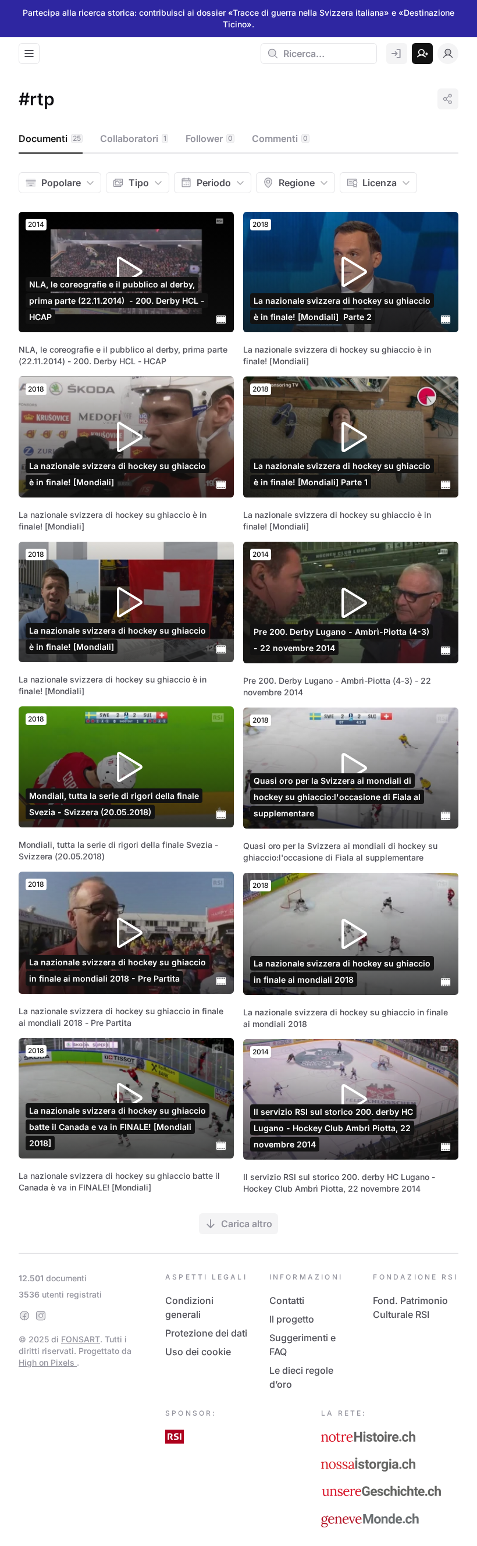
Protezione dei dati (206, 1333)
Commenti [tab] (280, 138)
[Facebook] (24, 1315)
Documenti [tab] (50, 138)
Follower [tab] (209, 138)
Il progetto (291, 1319)
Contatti (286, 1300)
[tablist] (238, 139)
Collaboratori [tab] (133, 138)
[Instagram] (41, 1315)
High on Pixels (48, 1362)
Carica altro (246, 1223)
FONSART (80, 1339)
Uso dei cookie (198, 1351)
